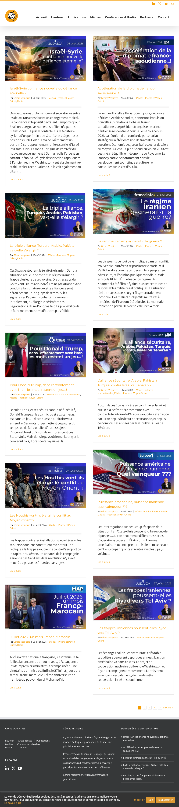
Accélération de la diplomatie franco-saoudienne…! (143, 749)
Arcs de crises (25, 740)
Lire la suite (15, 179)
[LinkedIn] (7, 768)
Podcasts (10, 747)
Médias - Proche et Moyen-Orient (131, 393)
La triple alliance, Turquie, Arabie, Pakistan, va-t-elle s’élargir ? (146, 767)
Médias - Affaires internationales (63, 394)
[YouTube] (20, 768)
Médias (9, 744)
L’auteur (9, 740)
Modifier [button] (139, 799)
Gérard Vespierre (21, 98)
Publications (43, 740)
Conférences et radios (28, 744)
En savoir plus (12, 803)
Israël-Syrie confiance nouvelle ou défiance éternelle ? (146, 738)
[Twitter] (13, 768)
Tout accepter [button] (165, 799)
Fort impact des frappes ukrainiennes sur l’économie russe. (144, 777)
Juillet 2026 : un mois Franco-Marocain (40, 637)
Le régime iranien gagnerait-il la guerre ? (130, 241)
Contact (23, 747)
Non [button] (150, 799)
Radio (20, 101)
